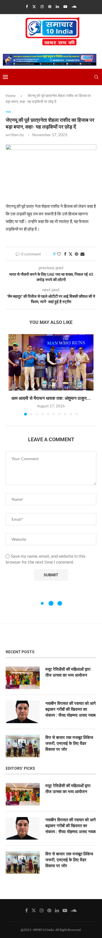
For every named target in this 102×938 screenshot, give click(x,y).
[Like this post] (59, 253)
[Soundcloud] (74, 6)
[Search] (96, 77)
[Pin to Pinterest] (76, 253)
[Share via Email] (82, 253)
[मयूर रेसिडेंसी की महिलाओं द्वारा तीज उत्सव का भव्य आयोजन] (23, 677)
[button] (13, 374)
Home (11, 95)
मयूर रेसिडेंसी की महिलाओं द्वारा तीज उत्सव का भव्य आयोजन (67, 672)
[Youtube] (65, 6)
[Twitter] (34, 6)
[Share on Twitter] (71, 253)
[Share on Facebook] (65, 253)
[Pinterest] (49, 6)
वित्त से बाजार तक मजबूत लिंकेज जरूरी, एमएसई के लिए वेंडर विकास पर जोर (69, 743)
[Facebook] (27, 6)
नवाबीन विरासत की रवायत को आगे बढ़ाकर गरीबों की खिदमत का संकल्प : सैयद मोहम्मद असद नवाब (70, 709)
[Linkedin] (57, 6)
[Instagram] (42, 6)
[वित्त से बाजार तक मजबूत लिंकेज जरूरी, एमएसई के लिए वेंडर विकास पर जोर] (23, 746)
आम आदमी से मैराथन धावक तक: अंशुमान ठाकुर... (51, 398)
